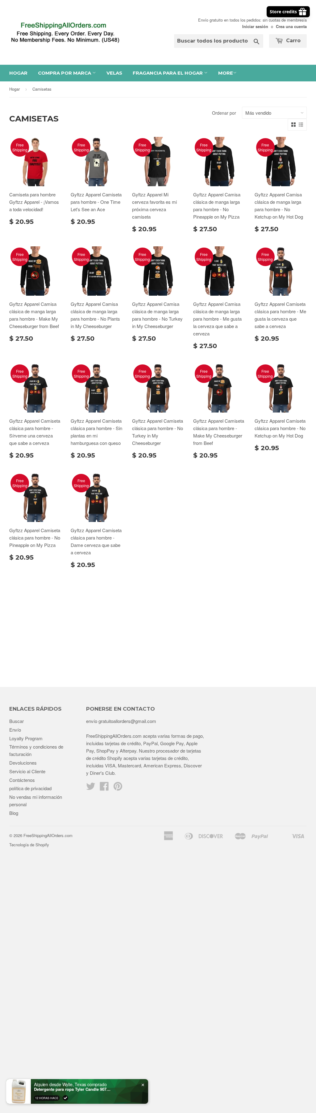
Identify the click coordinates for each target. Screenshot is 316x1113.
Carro (293, 40)
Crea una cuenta (291, 26)
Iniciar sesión (255, 26)
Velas (114, 73)
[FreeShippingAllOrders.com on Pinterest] (118, 788)
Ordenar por (224, 113)
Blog (13, 813)
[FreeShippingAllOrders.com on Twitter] (90, 788)
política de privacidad (30, 788)
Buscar (16, 721)
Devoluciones (23, 762)
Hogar (18, 73)
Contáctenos (22, 780)
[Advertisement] (158, 625)
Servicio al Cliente (27, 771)
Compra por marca (65, 73)
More (225, 73)
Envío (15, 729)
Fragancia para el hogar (168, 73)
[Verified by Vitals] (65, 1098)
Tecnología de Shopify (29, 845)
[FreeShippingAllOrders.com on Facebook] (104, 788)
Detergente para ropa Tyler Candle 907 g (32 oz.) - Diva (72, 1089)
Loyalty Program (26, 738)
